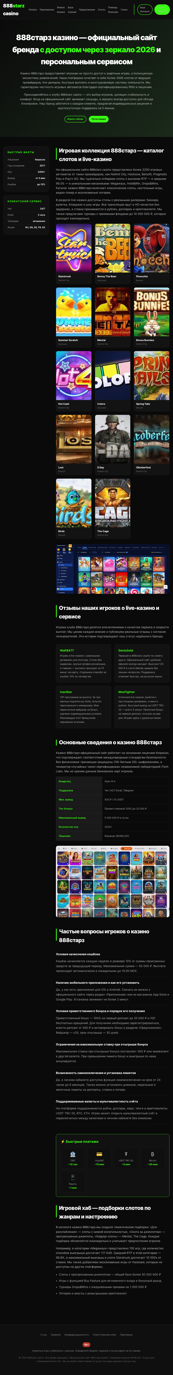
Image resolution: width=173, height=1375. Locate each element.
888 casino (13, 9)
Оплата (33, 9)
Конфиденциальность (77, 1334)
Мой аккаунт (145, 9)
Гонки (124, 9)
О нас (44, 1334)
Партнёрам (126, 1334)
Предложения (87, 9)
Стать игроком (162, 9)
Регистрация (99, 119)
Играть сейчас (75, 119)
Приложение (47, 9)
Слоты (101, 9)
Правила (56, 1334)
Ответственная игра (104, 1334)
